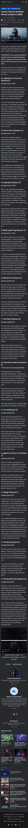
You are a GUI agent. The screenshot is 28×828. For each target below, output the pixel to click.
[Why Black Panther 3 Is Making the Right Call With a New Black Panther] (5, 800)
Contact (15, 816)
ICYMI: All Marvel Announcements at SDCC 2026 (18, 805)
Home (3, 5)
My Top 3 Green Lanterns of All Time (6, 743)
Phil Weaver (19, 20)
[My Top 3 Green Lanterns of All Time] (7, 737)
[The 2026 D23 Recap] (5, 774)
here (13, 148)
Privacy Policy (21, 816)
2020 (8, 664)
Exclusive (8, 5)
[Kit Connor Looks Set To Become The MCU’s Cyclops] (5, 780)
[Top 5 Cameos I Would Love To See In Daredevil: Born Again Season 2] (7, 752)
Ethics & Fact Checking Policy (10, 821)
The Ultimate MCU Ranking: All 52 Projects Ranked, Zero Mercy (21, 744)
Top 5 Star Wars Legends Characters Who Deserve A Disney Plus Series (20, 759)
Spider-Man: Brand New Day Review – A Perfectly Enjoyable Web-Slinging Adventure (18, 793)
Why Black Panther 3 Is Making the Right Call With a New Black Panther (18, 800)
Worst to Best (17, 664)
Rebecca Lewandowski (7, 20)
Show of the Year (16, 8)
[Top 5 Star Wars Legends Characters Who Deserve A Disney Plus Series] (21, 752)
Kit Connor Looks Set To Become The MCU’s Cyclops (17, 779)
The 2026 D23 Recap (15, 772)
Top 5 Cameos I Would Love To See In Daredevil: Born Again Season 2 (7, 759)
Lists (9, 8)
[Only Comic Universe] (7, 2)
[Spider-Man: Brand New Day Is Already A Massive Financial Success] (5, 786)
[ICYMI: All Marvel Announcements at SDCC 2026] (5, 807)
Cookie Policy (10, 819)
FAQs (5, 816)
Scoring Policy (21, 821)
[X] (14, 684)
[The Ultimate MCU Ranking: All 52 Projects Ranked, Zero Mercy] (21, 737)
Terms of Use (18, 819)
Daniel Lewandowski (7, 17)
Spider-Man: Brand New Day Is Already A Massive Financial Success (18, 786)
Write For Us (10, 816)
